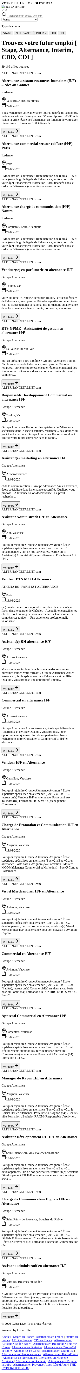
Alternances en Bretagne (27, 1347)
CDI (62, 33)
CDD (53, 33)
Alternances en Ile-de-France (60, 1354)
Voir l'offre (8, 132)
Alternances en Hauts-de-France (21, 1354)
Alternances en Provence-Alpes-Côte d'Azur (40, 1364)
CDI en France (43, 1340)
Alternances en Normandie (19, 1357)
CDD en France (22, 1340)
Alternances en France (49, 1336)
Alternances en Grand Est (57, 1350)
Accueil (6, 1336)
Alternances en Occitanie (31, 1361)
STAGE (7, 33)
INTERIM (41, 33)
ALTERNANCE (24, 33)
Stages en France (23, 1336)
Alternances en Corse (27, 1350)
